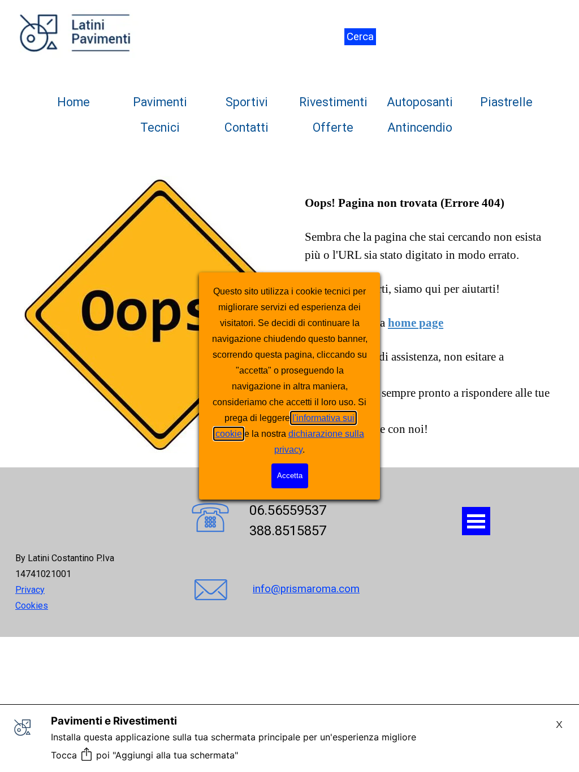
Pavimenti (160, 102)
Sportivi (247, 102)
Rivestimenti (333, 102)
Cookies (31, 605)
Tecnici (160, 127)
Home (73, 102)
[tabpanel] (78, 581)
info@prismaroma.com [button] (306, 589)
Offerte (333, 127)
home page (415, 322)
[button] (210, 518)
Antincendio (419, 127)
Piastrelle (506, 102)
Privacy (30, 589)
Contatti (246, 127)
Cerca (360, 37)
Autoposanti (420, 102)
